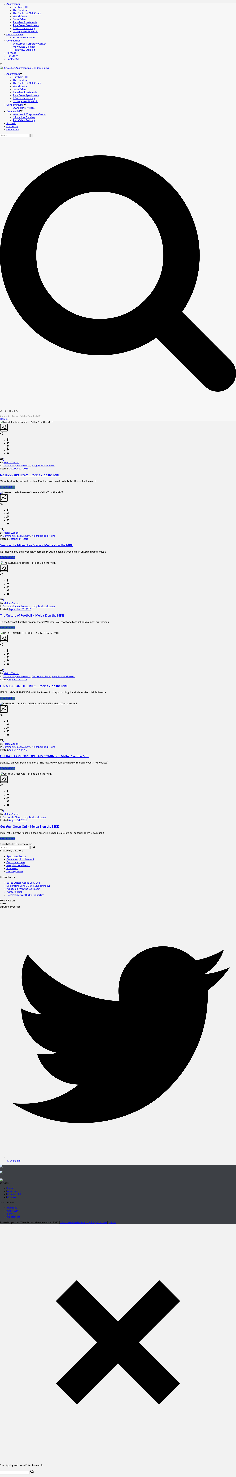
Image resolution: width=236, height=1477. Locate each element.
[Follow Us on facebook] (1, 903)
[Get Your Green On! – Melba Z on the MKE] (0, 774)
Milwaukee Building (24, 46)
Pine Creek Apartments (26, 25)
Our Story (12, 56)
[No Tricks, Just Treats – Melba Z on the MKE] (0, 422)
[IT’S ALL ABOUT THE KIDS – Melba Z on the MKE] (0, 633)
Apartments (13, 4)
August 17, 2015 (17, 750)
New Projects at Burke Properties (25, 895)
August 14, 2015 (17, 820)
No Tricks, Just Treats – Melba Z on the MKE (30, 475)
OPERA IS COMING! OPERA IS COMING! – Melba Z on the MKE (44, 756)
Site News (12, 868)
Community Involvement (16, 465)
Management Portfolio (25, 31)
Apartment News (16, 856)
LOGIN (112, 1222)
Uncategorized (14, 871)
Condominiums (14, 34)
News (10, 1214)
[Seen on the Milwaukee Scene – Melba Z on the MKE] (0, 492)
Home (3, 419)
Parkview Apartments (25, 22)
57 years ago (13, 1160)
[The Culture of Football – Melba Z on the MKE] (0, 563)
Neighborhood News (43, 465)
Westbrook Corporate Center (29, 43)
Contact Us (12, 59)
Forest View (19, 19)
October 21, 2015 (19, 468)
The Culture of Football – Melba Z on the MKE (32, 615)
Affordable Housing (24, 28)
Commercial (13, 40)
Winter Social (14, 892)
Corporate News (41, 676)
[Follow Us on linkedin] (3, 903)
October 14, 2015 (19, 539)
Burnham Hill (20, 7)
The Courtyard (21, 10)
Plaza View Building (24, 50)
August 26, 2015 (17, 679)
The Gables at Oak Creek (27, 13)
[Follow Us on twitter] (5, 903)
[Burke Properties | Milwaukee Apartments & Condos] (24, 68)
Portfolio (11, 53)
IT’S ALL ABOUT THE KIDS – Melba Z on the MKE (34, 686)
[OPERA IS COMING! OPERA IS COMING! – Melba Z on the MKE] (0, 703)
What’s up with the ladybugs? (23, 889)
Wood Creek (20, 16)
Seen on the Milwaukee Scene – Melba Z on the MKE (36, 545)
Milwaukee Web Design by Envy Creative (83, 1222)
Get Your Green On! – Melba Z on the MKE (29, 826)
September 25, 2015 (20, 609)
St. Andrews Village (24, 37)
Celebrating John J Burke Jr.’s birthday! (28, 886)
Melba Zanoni (11, 462)
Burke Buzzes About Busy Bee (23, 883)
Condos (11, 1197)
